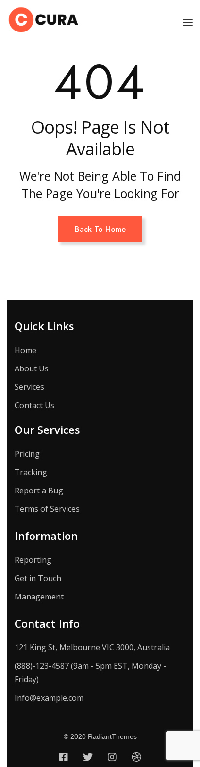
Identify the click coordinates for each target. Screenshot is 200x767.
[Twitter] (88, 757)
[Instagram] (112, 757)
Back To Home (100, 229)
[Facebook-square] (63, 757)
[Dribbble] (136, 757)
